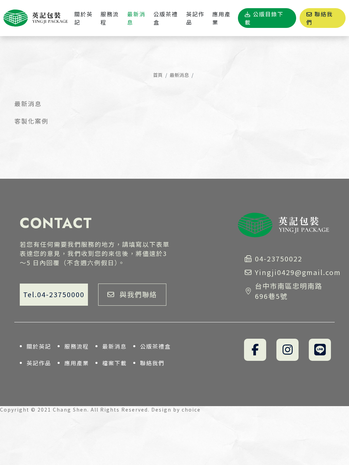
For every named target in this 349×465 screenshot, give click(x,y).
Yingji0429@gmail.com (292, 272)
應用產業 (76, 363)
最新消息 (179, 74)
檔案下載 (114, 363)
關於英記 (39, 346)
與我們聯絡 (138, 294)
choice (191, 409)
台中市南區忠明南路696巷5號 (288, 291)
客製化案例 (31, 120)
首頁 (158, 74)
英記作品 (39, 363)
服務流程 (76, 346)
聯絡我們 (152, 363)
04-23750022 (278, 258)
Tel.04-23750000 (54, 294)
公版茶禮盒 (155, 346)
